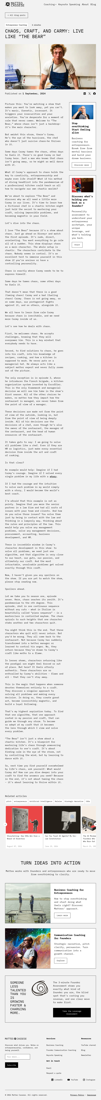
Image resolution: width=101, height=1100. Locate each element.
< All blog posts (16, 15)
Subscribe (11, 1065)
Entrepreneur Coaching (16, 25)
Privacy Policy (77, 1095)
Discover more (81, 165)
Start (77, 245)
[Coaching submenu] (56, 4)
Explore (61, 960)
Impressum (91, 1095)
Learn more (62, 915)
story (53, 476)
